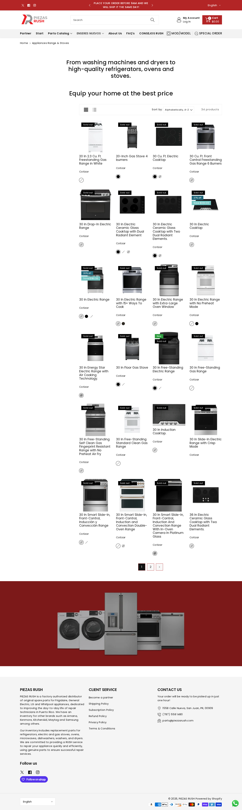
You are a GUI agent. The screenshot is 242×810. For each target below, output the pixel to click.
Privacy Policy (97, 722)
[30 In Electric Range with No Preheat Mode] (206, 280)
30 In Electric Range (94, 299)
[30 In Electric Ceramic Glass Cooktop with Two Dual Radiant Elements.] (169, 204)
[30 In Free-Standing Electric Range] (169, 348)
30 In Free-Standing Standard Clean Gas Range (132, 443)
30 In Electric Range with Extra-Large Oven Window (168, 303)
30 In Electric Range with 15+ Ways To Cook (131, 303)
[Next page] (159, 567)
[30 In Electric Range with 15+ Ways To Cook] (132, 280)
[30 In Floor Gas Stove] (132, 348)
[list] (94, 110)
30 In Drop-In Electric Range (95, 226)
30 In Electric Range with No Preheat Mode (205, 303)
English (27, 801)
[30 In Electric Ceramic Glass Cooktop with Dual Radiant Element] (132, 204)
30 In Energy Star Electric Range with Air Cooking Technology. (93, 373)
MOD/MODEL (181, 33)
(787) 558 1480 (172, 714)
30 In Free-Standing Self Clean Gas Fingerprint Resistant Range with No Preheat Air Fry (94, 446)
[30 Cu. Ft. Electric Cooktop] (169, 136)
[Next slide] (152, 5)
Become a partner (101, 697)
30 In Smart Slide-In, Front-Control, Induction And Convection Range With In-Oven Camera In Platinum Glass (168, 526)
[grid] (86, 110)
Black (118, 176)
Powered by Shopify (209, 798)
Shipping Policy (99, 703)
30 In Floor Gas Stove (132, 367)
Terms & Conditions (102, 728)
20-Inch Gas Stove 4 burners (132, 158)
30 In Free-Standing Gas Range (205, 369)
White (81, 180)
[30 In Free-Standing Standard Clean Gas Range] (132, 420)
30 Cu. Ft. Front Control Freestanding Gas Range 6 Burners (206, 160)
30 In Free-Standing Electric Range (168, 369)
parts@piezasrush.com (177, 720)
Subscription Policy (101, 710)
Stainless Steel (160, 176)
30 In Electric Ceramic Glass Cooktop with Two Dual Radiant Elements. (166, 231)
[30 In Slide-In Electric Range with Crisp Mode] (206, 420)
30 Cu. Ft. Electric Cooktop (165, 158)
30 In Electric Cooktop (199, 226)
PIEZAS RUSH (187, 798)
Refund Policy (98, 716)
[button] (212, 19)
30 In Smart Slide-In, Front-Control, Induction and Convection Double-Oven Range (131, 522)
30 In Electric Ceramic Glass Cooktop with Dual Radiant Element (130, 229)
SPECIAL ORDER (210, 33)
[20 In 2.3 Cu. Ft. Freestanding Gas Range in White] (95, 136)
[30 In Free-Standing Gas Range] (206, 348)
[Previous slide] (89, 5)
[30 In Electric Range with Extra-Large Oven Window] (169, 280)
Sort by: (157, 109)
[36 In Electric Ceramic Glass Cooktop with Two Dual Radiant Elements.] (206, 495)
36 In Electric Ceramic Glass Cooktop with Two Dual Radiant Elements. (203, 522)
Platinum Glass (154, 553)
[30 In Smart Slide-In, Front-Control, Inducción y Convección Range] (95, 495)
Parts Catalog (58, 33)
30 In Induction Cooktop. (164, 432)
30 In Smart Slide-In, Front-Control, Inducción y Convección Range (94, 520)
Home (24, 43)
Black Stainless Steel (123, 323)
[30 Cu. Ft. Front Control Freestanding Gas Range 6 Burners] (206, 136)
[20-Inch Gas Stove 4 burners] (132, 136)
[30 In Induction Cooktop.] (169, 415)
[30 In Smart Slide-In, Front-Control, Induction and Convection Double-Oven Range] (132, 495)
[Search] (152, 19)
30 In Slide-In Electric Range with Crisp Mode (206, 443)
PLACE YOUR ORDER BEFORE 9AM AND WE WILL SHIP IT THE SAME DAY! (121, 5)
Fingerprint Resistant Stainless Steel (81, 395)
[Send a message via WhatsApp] (235, 803)
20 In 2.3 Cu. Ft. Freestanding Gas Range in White (92, 160)
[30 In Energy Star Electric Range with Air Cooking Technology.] (95, 348)
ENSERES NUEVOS (89, 33)
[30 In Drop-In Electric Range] (95, 204)
